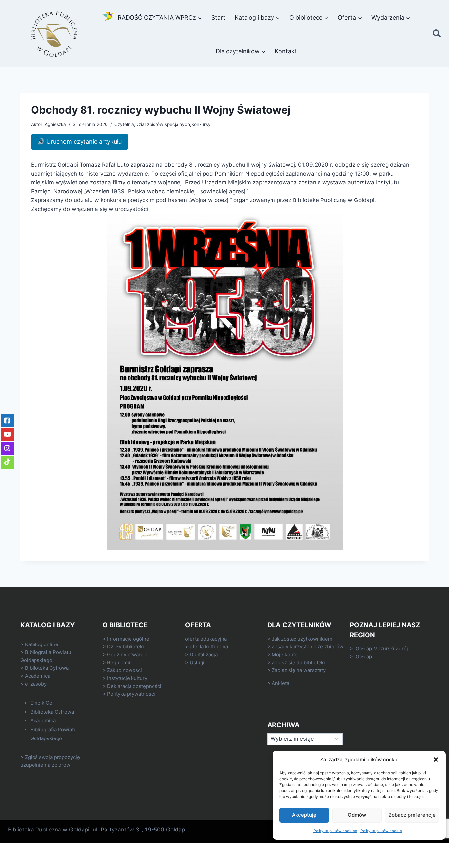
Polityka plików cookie (381, 830)
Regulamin (119, 662)
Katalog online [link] (41, 644)
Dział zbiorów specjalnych (162, 124)
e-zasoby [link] (36, 684)
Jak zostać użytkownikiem (302, 639)
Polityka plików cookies (335, 830)
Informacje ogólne (128, 639)
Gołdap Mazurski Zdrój (382, 648)
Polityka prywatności (131, 694)
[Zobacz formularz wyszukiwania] (436, 33)
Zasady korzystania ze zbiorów (307, 647)
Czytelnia (124, 124)
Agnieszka (55, 124)
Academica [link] (37, 676)
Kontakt (286, 51)
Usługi (197, 662)
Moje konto (285, 654)
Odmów (357, 815)
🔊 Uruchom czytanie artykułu (79, 141)
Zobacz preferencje (412, 815)
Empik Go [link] (41, 703)
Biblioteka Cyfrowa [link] (47, 668)
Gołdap (364, 656)
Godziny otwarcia (127, 654)
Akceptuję (304, 815)
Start (218, 17)
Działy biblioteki (125, 647)
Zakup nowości (124, 670)
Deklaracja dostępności (134, 686)
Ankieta (280, 683)
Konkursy (201, 124)
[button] (436, 759)
